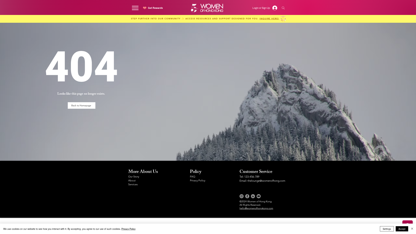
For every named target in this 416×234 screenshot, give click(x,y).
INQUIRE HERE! (269, 18)
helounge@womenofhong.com (266, 180)
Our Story (133, 176)
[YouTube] (259, 196)
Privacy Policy (197, 180)
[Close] (412, 228)
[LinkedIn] (253, 196)
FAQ (192, 176)
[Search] (283, 8)
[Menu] (135, 8)
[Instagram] (242, 196)
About (132, 180)
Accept (401, 228)
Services (133, 184)
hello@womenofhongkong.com (256, 208)
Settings (387, 228)
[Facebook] (247, 196)
